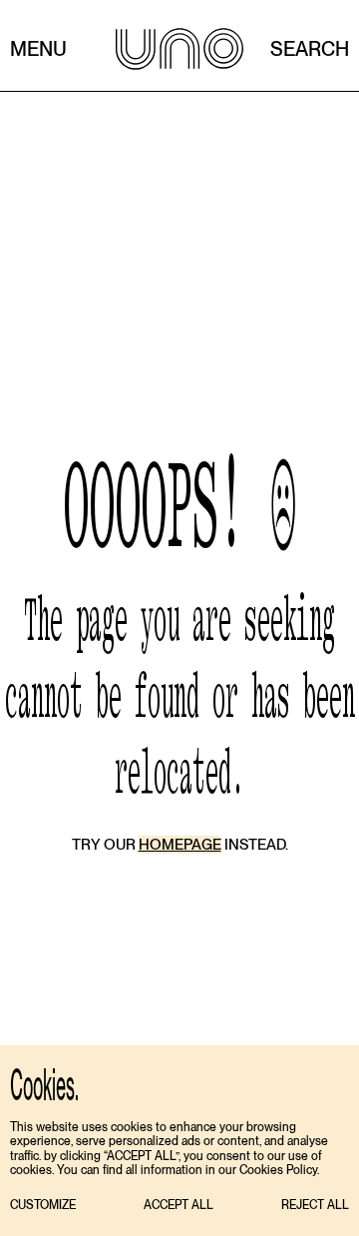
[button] (43, 1205)
